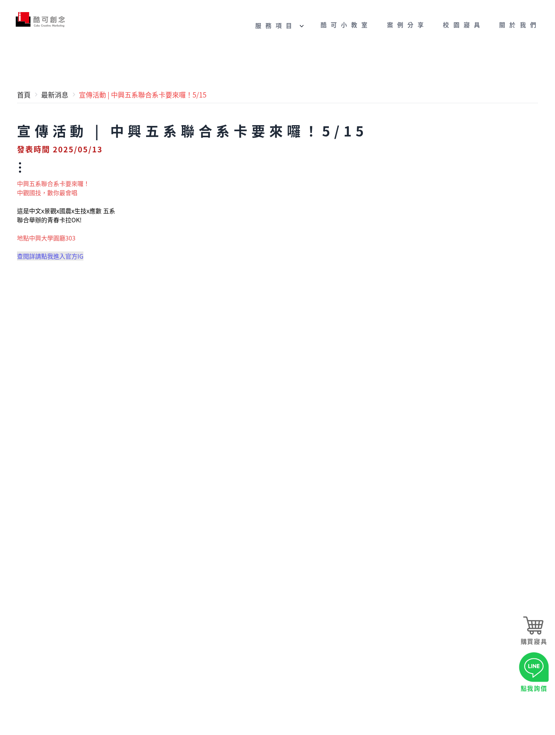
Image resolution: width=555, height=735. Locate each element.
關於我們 (519, 25)
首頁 (24, 94)
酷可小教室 (346, 25)
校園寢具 (463, 25)
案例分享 (407, 25)
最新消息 (54, 94)
